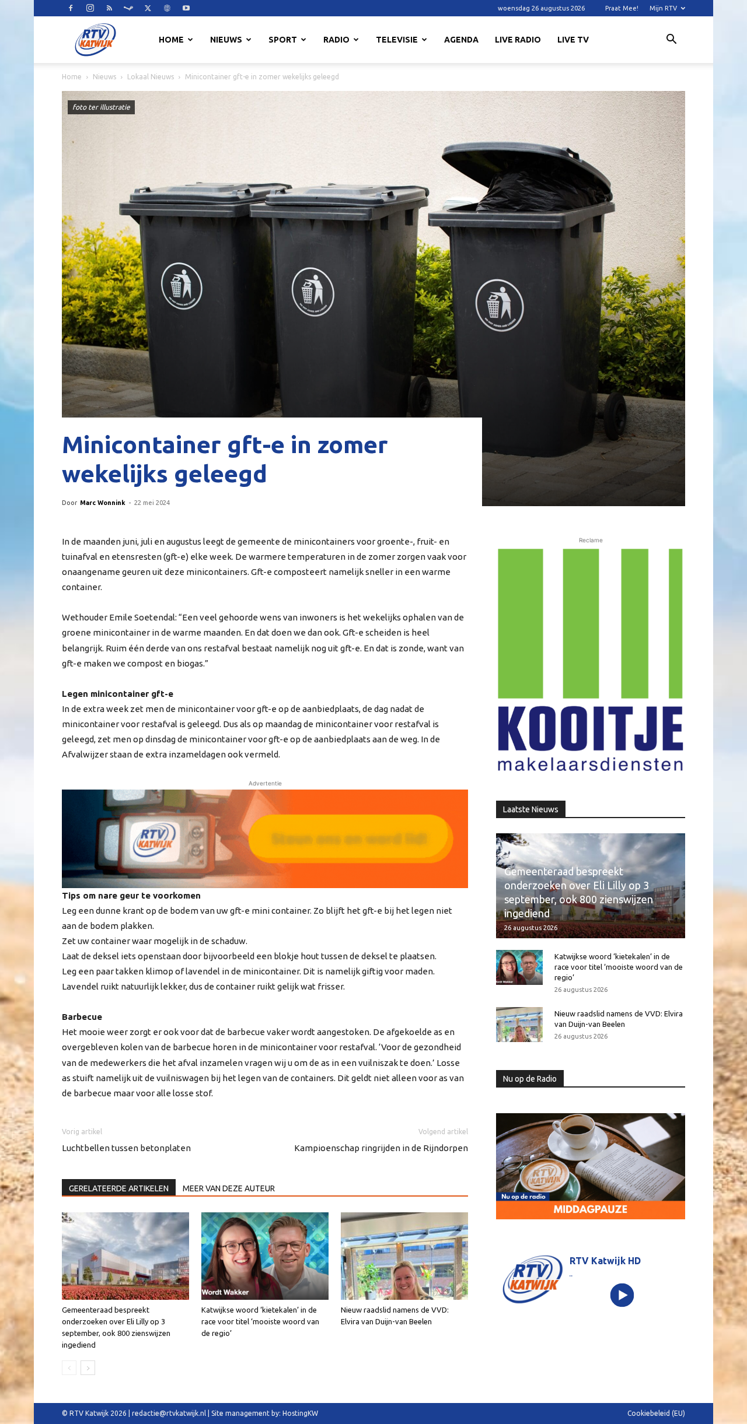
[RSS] (109, 8)
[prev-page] (69, 1367)
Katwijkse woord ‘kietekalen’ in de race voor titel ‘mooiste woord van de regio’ (260, 1321)
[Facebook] (70, 8)
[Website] (167, 8)
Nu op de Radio (530, 1078)
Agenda (461, 39)
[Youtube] (186, 8)
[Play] (622, 1295)
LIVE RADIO (518, 39)
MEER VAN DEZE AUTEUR (229, 1188)
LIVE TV (573, 39)
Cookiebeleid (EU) (656, 1413)
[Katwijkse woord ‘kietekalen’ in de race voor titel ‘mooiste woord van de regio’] (265, 1256)
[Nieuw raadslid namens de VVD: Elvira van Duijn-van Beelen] (404, 1256)
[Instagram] (90, 8)
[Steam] (128, 8)
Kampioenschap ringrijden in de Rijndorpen (381, 1148)
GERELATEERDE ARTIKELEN (119, 1188)
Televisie (397, 39)
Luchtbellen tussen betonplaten (126, 1148)
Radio (336, 39)
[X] (147, 8)
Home (171, 39)
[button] (671, 40)
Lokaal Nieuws (150, 76)
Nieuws (226, 39)
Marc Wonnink (102, 502)
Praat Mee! (621, 8)
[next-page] (88, 1367)
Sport (282, 39)
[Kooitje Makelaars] (590, 660)
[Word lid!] (265, 839)
